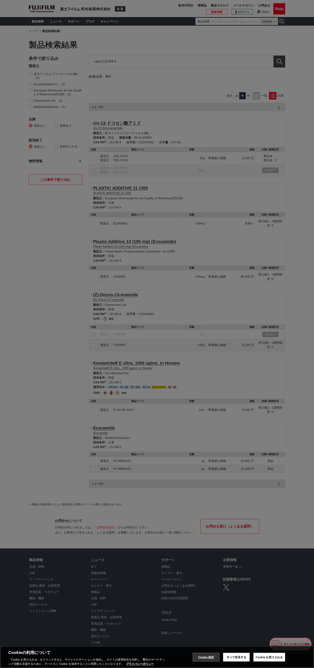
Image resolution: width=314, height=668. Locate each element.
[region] (157, 657)
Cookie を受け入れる (269, 657)
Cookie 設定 (206, 657)
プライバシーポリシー (140, 663)
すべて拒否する (236, 657)
